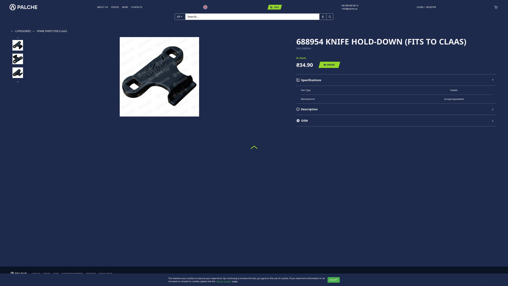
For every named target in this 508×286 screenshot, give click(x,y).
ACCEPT (333, 279)
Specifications (311, 80)
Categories (23, 31)
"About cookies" (224, 281)
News (125, 7)
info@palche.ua (349, 8)
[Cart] (496, 7)
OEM (304, 120)
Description (309, 109)
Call (276, 7)
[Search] (329, 17)
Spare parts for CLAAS (52, 31)
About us (102, 7)
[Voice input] (322, 17)
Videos (115, 7)
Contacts (136, 7)
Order (331, 64)
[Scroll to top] (254, 147)
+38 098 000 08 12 (349, 5)
